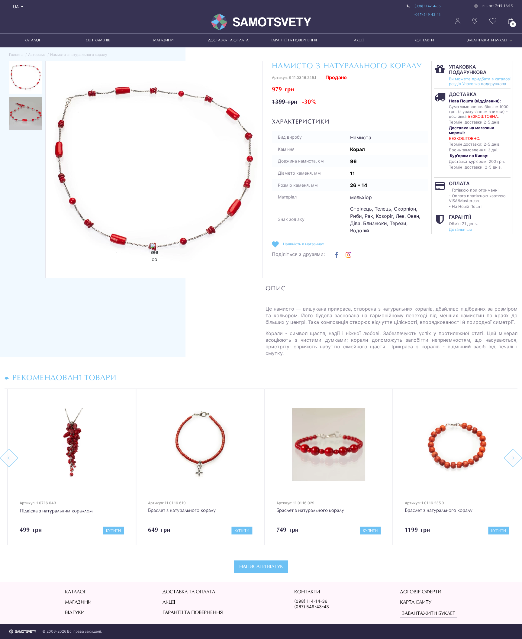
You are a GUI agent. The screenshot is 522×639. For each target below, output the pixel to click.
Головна (16, 54)
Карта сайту (415, 602)
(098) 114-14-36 (428, 6)
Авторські (37, 54)
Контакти (424, 40)
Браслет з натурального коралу (179, 510)
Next (512, 458)
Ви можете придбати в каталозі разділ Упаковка (480, 81)
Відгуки (75, 612)
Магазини (163, 40)
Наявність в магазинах (303, 244)
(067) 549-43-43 (427, 15)
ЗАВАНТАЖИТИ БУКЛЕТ (487, 40)
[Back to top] (508, 625)
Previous (9, 458)
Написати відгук (261, 566)
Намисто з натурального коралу (78, 54)
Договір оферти (420, 592)
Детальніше (460, 229)
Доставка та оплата (228, 40)
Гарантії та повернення (294, 40)
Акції (359, 40)
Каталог (32, 40)
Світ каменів (98, 40)
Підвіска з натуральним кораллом (53, 511)
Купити (110, 531)
